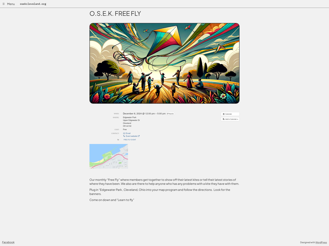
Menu (11, 4)
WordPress (321, 242)
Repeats (171, 114)
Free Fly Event (130, 140)
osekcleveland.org (33, 4)
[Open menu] (3, 3)
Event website (131, 136)
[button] (230, 119)
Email (127, 133)
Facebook (8, 242)
